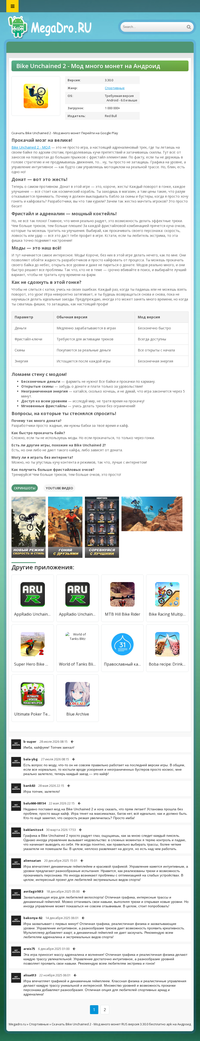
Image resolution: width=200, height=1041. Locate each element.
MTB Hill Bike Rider (122, 614)
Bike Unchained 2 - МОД (30, 147)
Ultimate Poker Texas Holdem (32, 714)
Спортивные (115, 88)
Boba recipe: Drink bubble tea (167, 664)
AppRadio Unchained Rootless (32, 614)
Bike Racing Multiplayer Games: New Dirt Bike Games (167, 614)
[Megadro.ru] (55, 27)
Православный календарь (122, 664)
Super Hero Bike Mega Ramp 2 (32, 664)
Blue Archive (77, 714)
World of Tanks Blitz (77, 664)
